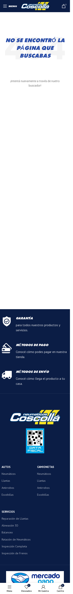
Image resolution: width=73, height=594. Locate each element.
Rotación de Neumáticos (16, 539)
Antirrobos (8, 488)
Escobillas (8, 494)
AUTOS (6, 467)
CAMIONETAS (45, 467)
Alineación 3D (10, 525)
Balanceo (7, 532)
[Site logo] (35, 6)
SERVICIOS (8, 512)
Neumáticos (9, 474)
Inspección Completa (14, 546)
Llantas (6, 480)
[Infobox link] (35, 324)
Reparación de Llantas (15, 518)
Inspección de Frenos (15, 553)
